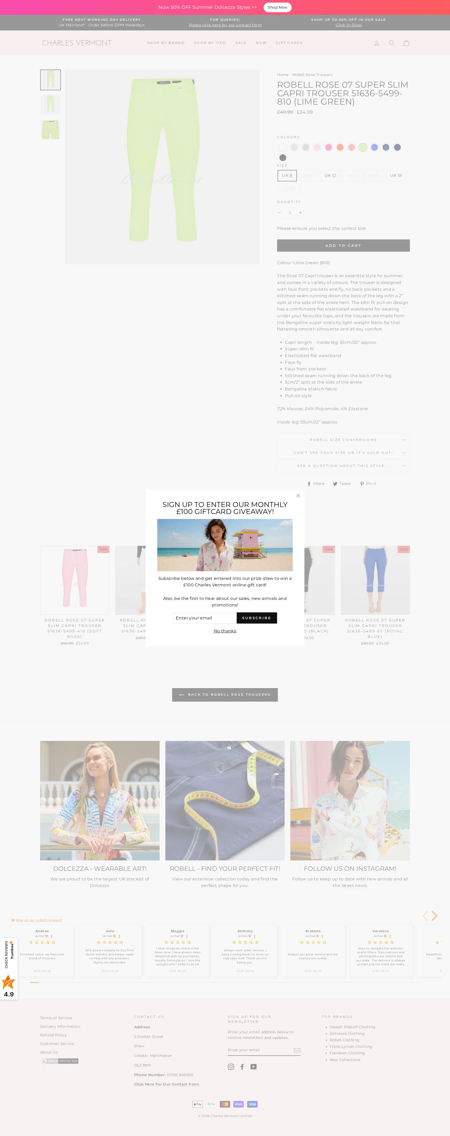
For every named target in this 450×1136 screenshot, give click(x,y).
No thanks (225, 631)
